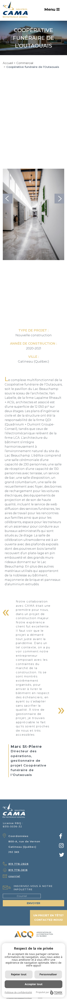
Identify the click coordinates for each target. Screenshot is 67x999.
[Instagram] (61, 846)
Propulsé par (42, 992)
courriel (14, 876)
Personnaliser (48, 974)
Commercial (24, 63)
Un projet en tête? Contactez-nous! (48, 917)
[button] (7, 198)
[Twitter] (61, 855)
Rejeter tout (18, 974)
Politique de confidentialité (18, 992)
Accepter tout (33, 984)
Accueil (8, 63)
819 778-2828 (18, 863)
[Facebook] (60, 837)
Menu (50, 9)
